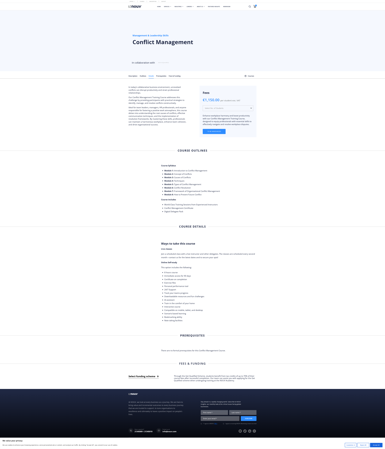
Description (133, 76)
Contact (163, 1)
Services (166, 6)
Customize (349, 445)
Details (151, 76)
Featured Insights (214, 6)
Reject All (363, 445)
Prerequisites (161, 76)
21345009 (139, 431)
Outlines (143, 76)
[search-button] (250, 6)
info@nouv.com (169, 431)
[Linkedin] (249, 431)
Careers (189, 6)
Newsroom (226, 6)
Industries (178, 6)
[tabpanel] (214, 378)
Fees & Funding (174, 76)
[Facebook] (240, 431)
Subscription (152, 1)
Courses (142, 1)
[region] (192, 443)
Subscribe (248, 418)
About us (200, 6)
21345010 (148, 431)
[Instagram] (254, 431)
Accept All (376, 445)
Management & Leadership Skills (151, 35)
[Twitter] (245, 431)
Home (159, 6)
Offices (131, 1)
